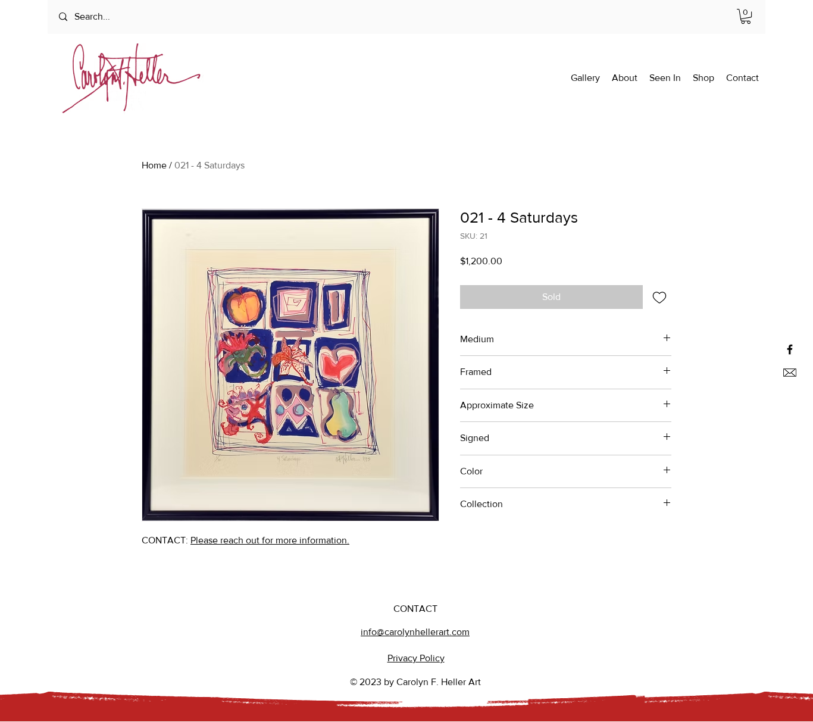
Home (154, 165)
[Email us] (789, 372)
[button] (746, 16)
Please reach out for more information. (269, 540)
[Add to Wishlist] (659, 297)
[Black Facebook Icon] (789, 349)
